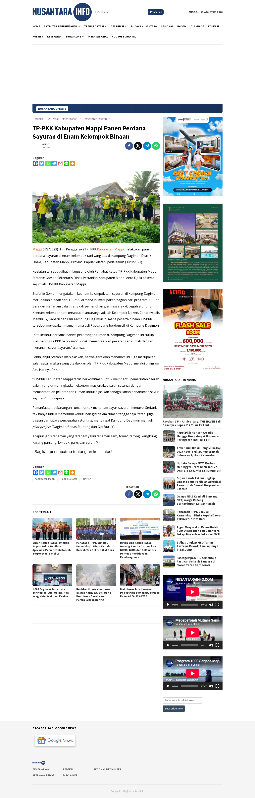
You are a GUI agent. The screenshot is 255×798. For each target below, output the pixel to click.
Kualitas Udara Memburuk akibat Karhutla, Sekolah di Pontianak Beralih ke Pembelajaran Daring (94, 594)
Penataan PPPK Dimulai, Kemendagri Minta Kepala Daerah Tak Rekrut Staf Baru (95, 546)
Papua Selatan (69, 479)
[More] (72, 163)
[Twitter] (41, 163)
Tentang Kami (41, 769)
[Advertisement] (127, 74)
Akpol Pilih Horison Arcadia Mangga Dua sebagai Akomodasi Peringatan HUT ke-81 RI (198, 436)
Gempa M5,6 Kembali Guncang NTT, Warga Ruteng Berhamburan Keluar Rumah (197, 500)
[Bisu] (211, 605)
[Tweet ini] (138, 146)
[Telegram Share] (147, 146)
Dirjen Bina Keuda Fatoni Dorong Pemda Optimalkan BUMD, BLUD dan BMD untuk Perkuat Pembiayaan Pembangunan (138, 550)
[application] (193, 592)
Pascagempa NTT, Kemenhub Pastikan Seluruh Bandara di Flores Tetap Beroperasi (196, 561)
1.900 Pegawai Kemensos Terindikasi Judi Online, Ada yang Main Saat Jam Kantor (50, 592)
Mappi (37, 249)
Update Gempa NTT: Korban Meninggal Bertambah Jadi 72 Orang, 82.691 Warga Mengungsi (199, 467)
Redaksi (68, 769)
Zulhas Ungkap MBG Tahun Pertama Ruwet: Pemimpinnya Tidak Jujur (197, 546)
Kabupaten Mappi (110, 249)
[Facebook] (35, 163)
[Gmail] (60, 163)
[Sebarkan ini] (129, 146)
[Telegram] (54, 163)
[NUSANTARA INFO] (62, 12)
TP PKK (87, 479)
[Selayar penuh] (217, 605)
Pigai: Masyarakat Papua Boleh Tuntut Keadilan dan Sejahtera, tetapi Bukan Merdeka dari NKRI (198, 530)
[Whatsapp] (48, 163)
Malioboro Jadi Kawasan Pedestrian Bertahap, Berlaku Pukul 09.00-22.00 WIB (140, 592)
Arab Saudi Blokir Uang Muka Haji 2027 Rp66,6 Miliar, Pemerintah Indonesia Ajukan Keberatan (199, 451)
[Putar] (168, 605)
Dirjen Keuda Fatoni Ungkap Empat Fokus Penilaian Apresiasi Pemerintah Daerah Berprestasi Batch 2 (51, 548)
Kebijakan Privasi (43, 775)
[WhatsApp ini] (156, 146)
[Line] (66, 163)
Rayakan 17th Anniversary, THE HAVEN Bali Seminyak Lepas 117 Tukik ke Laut (192, 423)
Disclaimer (70, 775)
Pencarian (156, 12)
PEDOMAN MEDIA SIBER (107, 769)
